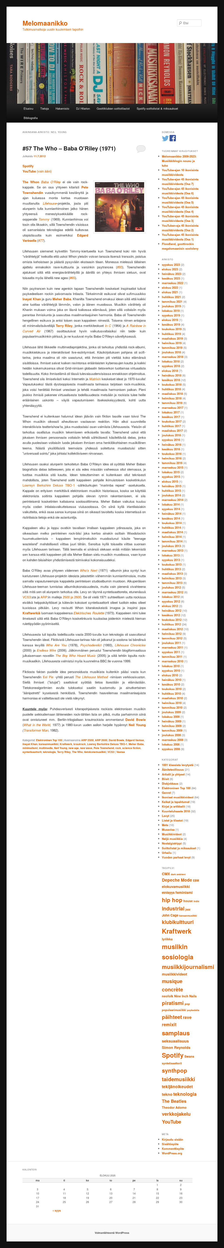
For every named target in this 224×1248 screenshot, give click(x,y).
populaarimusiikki (174, 1010)
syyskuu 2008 (171, 749)
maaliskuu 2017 (172, 430)
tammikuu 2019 (172, 347)
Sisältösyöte (170, 1144)
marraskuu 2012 (172, 592)
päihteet (172, 1016)
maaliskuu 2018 (172, 394)
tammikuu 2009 (172, 730)
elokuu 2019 (170, 320)
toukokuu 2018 (172, 384)
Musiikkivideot (172, 834)
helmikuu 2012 (172, 634)
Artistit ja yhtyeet (173, 774)
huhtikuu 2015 (171, 490)
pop (187, 1004)
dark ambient (178, 874)
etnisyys (168, 892)
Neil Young (60, 748)
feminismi (184, 892)
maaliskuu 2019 (172, 338)
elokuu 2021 (170, 292)
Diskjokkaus (170, 783)
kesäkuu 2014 (171, 518)
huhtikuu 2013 (171, 569)
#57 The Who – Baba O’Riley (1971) (69, 148)
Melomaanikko (45, 23)
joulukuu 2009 (171, 712)
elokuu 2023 (170, 269)
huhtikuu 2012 (171, 624)
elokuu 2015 (170, 481)
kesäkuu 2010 (171, 684)
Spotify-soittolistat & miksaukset (157, 108)
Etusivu (28, 108)
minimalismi (30, 748)
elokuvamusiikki (176, 886)
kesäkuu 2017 (171, 417)
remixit (169, 1024)
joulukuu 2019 (171, 306)
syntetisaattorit (32, 752)
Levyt (165, 816)
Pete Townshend (104, 748)
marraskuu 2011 (172, 647)
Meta (165, 825)
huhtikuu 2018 (171, 389)
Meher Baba (136, 744)
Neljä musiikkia (172, 839)
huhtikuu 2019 (171, 334)
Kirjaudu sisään (172, 1139)
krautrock (80, 744)
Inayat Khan (30, 744)
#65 (72, 277)
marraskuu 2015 (172, 467)
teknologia (49, 752)
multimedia (46, 748)
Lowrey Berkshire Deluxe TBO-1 (107, 744)
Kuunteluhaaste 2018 (176, 811)
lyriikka (167, 939)
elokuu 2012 (170, 606)
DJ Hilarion (83, 108)
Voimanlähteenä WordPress (112, 1233)
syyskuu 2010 (171, 670)
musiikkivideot (174, 974)
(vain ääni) (37, 171)
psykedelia (193, 1010)
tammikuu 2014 (172, 541)
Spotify (173, 1055)
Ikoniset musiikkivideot (177, 797)
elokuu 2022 (170, 287)
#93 (119, 267)
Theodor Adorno (174, 1107)
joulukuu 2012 (171, 587)
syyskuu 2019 (171, 315)
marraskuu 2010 (172, 661)
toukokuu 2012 (172, 620)
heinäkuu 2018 (171, 375)
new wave (86, 748)
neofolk (167, 996)
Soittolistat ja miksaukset (179, 848)
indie (196, 901)
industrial (173, 908)
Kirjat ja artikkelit (173, 806)
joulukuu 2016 (171, 435)
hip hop (172, 900)
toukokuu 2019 (172, 329)
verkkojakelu (176, 1113)
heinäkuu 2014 (171, 513)
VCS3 (27, 597)
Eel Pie (48, 677)
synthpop (174, 1070)
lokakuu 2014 (171, 504)
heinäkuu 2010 (171, 680)
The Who (77, 752)
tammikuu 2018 (172, 403)
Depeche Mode (177, 880)
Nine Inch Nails (185, 996)
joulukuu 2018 (171, 352)
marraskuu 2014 (172, 500)
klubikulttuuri (178, 921)
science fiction (131, 748)
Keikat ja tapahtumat (175, 802)
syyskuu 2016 (171, 440)
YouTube (171, 1121)
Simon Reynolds (176, 1047)
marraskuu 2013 (172, 550)
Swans (189, 1056)
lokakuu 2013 (171, 555)
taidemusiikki (178, 1079)
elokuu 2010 (170, 675)
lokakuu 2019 (171, 311)
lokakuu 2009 (171, 717)
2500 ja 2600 (72, 597)
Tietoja (44, 108)
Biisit (165, 779)
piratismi (173, 1002)
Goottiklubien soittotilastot (113, 108)
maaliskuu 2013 (172, 573)
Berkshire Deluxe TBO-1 (56, 485)
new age (73, 748)
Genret (166, 793)
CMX (166, 873)
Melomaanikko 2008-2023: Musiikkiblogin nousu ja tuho (179, 160)
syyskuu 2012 (171, 601)
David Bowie (116, 740)
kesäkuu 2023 (171, 278)
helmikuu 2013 (172, 578)
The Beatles (174, 1101)
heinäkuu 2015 (171, 486)
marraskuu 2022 (172, 283)
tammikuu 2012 (172, 638)
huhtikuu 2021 (171, 297)
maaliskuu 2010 (172, 698)
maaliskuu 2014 (172, 532)
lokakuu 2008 (171, 744)
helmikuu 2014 (172, 537)
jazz (187, 909)
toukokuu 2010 (172, 689)
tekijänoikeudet (177, 1086)
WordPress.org (172, 1153)
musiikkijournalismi (188, 967)
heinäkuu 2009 (171, 721)
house (188, 901)
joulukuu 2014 (171, 495)
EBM (196, 880)
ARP (43, 597)
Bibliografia (31, 118)
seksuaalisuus (175, 1041)
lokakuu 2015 (171, 472)
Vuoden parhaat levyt (176, 857)
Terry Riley (64, 752)
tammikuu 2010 (172, 707)
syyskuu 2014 (171, 509)
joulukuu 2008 (171, 735)
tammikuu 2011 (172, 656)
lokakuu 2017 (171, 412)
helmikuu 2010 (172, 703)
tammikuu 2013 (172, 583)
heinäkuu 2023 (171, 274)
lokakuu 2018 (171, 361)
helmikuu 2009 (172, 726)
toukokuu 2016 (172, 454)
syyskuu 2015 (171, 477)
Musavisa (168, 829)
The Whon (31, 182)
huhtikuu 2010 (171, 693)
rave (187, 1017)
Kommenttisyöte (173, 1148)
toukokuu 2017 (172, 421)
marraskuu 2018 (172, 357)
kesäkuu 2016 (171, 449)
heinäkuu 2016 (171, 444)
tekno (167, 1094)
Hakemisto (62, 108)
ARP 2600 (101, 740)
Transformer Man (36, 730)
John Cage (170, 915)
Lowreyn (29, 485)
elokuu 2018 (170, 371)
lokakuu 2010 (171, 666)
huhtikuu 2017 (171, 426)
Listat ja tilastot (172, 820)
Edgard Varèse (135, 740)
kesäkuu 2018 (171, 380)
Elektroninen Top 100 (49, 740)
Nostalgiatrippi (172, 843)
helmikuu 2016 (172, 458)
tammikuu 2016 (172, 463)
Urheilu (167, 853)
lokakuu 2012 (171, 597)
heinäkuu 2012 (171, 610)
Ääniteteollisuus (173, 769)
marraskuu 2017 (172, 408)
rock (118, 748)
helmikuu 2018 (172, 398)
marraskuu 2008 (172, 740)
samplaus (176, 1033)
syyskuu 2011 (171, 652)
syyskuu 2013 (171, 560)
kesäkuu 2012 (171, 615)
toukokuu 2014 (172, 523)
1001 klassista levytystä (177, 765)
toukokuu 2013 (172, 564)
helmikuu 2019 (172, 343)
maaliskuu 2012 (172, 629)
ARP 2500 (87, 740)
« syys (56, 1210)
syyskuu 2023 (171, 264)
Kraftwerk (66, 744)
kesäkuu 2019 (171, 324)
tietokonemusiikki (95, 752)
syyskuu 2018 (171, 366)
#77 (41, 240)
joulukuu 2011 (171, 643)
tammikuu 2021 (172, 301)
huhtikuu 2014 (171, 527)
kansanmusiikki (48, 744)
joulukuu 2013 (171, 546)
